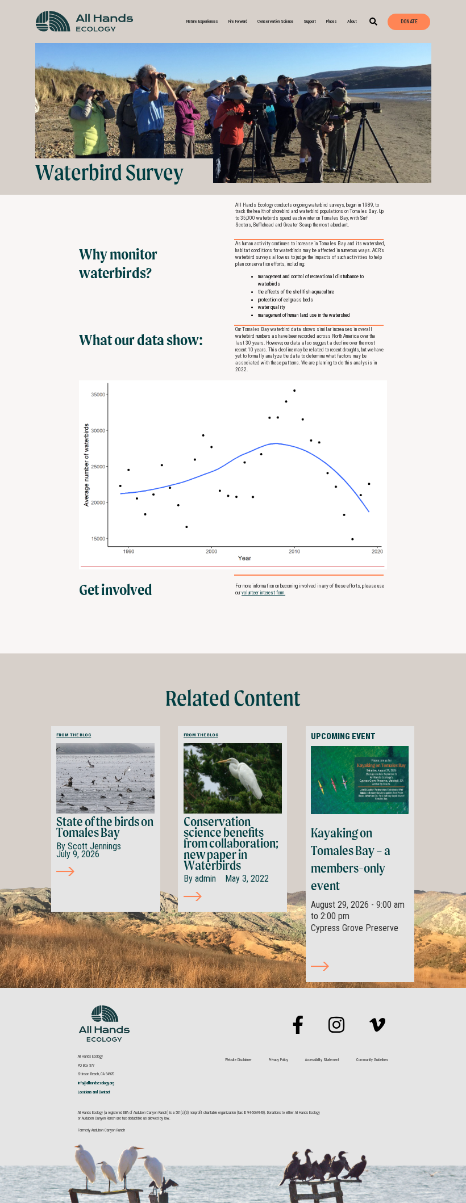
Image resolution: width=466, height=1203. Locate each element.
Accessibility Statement (322, 1060)
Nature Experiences (202, 21)
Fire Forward (237, 21)
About (352, 21)
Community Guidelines (372, 1060)
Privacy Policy (278, 1060)
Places (331, 21)
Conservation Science (275, 21)
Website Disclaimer (238, 1060)
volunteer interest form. (263, 593)
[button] (373, 21)
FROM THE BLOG (73, 734)
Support (309, 21)
